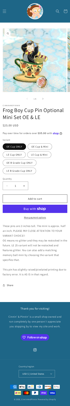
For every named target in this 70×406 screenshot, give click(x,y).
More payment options (35, 217)
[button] (4, 11)
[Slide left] (27, 99)
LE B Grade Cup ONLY (19, 170)
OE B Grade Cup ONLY (19, 162)
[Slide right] (43, 99)
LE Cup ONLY (14, 154)
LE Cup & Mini (39, 154)
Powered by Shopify (47, 399)
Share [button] (10, 285)
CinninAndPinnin (29, 399)
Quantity (7, 178)
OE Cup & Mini (39, 146)
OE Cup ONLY (14, 146)
